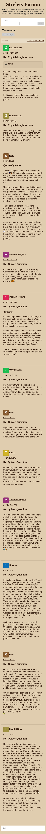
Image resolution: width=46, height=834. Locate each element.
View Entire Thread (35, 41)
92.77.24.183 (9, 418)
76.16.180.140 (9, 458)
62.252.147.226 (10, 302)
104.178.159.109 (10, 53)
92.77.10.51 (8, 161)
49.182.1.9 (8, 570)
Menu (6, 21)
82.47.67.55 (8, 734)
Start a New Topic (8, 35)
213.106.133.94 (10, 121)
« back (4, 828)
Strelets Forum (10, 30)
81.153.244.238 (10, 260)
